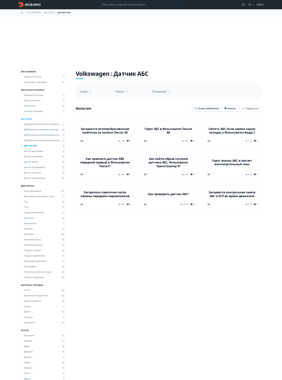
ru (250, 4)
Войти (260, 4)
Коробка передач (32, 285)
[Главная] (22, 13)
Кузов (25, 330)
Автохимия (28, 71)
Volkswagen (33, 12)
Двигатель (27, 186)
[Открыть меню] (243, 4)
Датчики (49, 12)
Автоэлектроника (32, 90)
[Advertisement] (141, 41)
